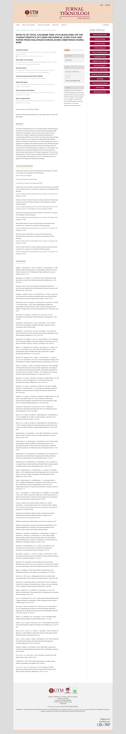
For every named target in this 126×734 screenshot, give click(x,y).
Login (101, 5)
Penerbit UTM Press (54, 706)
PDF (67, 50)
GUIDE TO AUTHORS (44, 25)
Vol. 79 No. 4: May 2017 (34, 30)
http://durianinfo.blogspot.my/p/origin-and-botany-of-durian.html (38, 507)
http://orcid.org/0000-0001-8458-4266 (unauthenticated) (30, 56)
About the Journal (28, 25)
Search (106, 25)
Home (18, 25)
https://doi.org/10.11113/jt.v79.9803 (29, 109)
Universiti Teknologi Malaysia (82, 709)
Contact (64, 25)
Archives (55, 25)
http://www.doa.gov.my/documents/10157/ (28, 517)
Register (107, 5)
